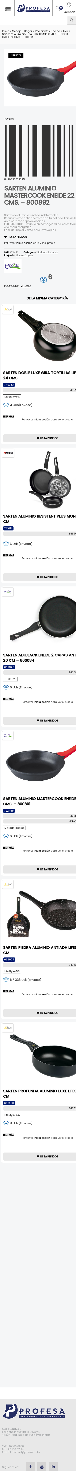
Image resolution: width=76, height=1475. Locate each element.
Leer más (8, 416)
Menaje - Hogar (22, 31)
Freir (65, 31)
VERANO (26, 286)
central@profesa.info (26, 1452)
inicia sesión (24, 243)
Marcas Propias (24, 255)
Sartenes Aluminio (14, 34)
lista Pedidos (18, 237)
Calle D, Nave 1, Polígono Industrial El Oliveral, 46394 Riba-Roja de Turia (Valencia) (26, 1432)
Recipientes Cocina (47, 31)
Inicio (5, 31)
